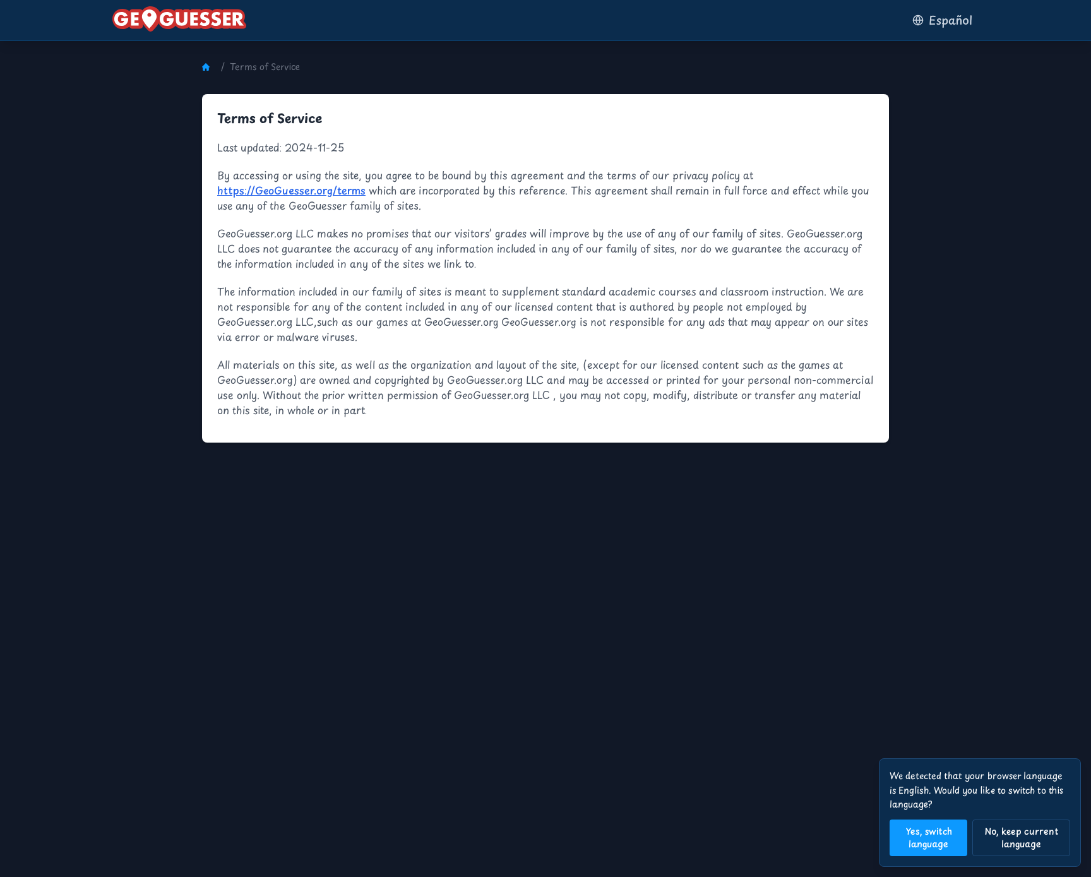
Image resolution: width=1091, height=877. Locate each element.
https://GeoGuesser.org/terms (291, 190)
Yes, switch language (928, 837)
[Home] (209, 67)
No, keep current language (1021, 837)
